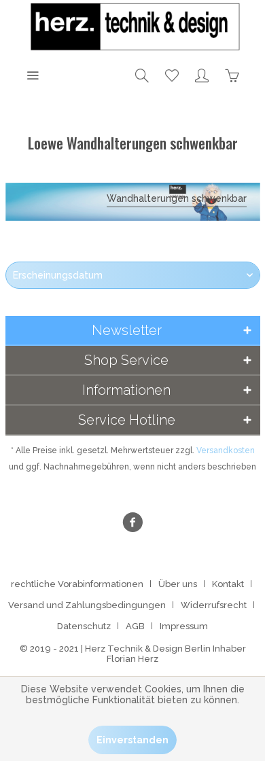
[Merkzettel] (172, 74)
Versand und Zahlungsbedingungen (87, 605)
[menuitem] (32, 74)
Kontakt (228, 584)
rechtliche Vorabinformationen (77, 584)
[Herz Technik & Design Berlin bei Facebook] (132, 524)
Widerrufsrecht (214, 605)
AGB (135, 626)
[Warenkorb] (231, 74)
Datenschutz (84, 626)
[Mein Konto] (201, 74)
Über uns (177, 584)
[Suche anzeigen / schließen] (142, 74)
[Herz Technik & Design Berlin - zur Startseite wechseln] (132, 27)
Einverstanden (132, 740)
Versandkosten (225, 450)
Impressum (184, 626)
